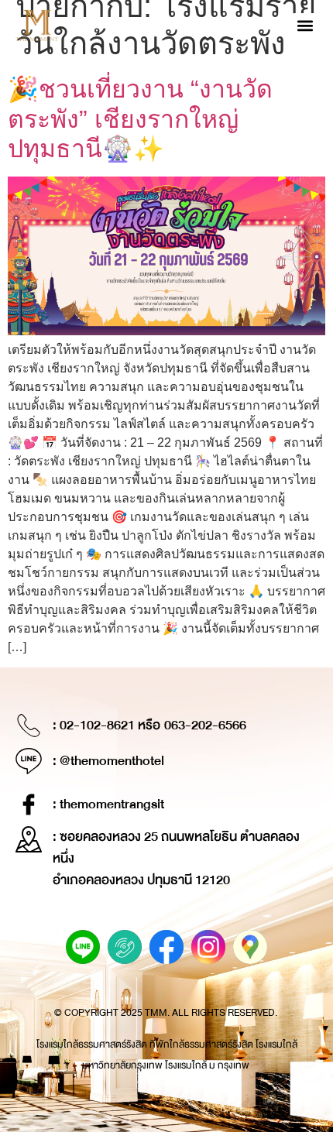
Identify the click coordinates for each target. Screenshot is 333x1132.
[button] (305, 26)
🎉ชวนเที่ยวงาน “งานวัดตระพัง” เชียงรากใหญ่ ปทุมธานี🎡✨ (140, 119)
